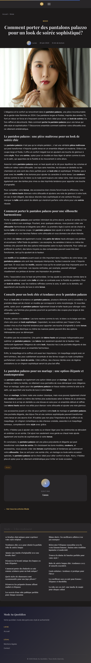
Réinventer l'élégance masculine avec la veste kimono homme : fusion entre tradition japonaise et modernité (67, 547)
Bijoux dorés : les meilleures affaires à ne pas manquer (66, 538)
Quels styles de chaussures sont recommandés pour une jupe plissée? (20, 577)
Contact (7, 648)
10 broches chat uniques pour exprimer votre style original (21, 538)
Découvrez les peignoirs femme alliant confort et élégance (21, 585)
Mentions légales (10, 644)
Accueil (5, 14)
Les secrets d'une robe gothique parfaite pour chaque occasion (21, 593)
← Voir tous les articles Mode (16, 509)
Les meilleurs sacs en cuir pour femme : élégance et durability (65, 580)
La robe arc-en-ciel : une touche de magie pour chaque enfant (66, 588)
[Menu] (49, 4)
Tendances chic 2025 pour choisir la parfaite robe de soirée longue (23, 546)
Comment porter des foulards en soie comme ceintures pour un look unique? (21, 569)
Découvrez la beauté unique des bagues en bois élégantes (23, 562)
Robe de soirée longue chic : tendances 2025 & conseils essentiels (67, 564)
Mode (12, 14)
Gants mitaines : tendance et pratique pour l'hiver (66, 572)
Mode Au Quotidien (15, 614)
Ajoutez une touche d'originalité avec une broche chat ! (22, 554)
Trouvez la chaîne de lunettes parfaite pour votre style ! (66, 556)
